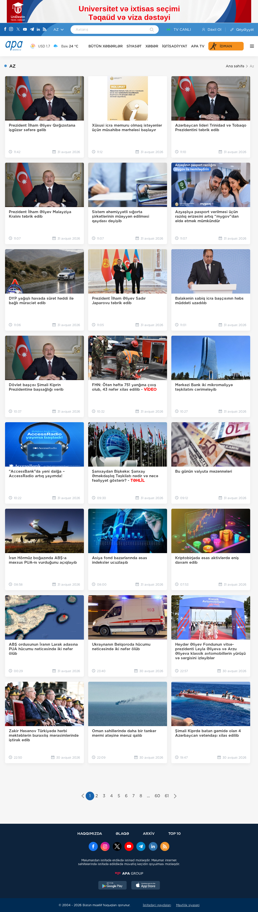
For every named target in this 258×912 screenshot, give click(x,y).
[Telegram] (32, 29)
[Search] (152, 30)
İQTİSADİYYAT (174, 46)
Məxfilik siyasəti (188, 905)
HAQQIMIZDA (89, 833)
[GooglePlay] (112, 886)
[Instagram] (11, 29)
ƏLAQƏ (122, 833)
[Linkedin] (38, 29)
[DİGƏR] (250, 46)
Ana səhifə (235, 66)
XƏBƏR (151, 46)
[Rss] (44, 29)
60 (157, 795)
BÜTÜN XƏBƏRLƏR (105, 46)
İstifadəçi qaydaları (157, 905)
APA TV (198, 46)
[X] (18, 29)
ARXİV (149, 833)
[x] (117, 847)
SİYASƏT (134, 46)
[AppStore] (145, 886)
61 (167, 795)
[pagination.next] (175, 796)
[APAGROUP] (129, 873)
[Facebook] (5, 29)
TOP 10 (174, 833)
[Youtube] (25, 29)
